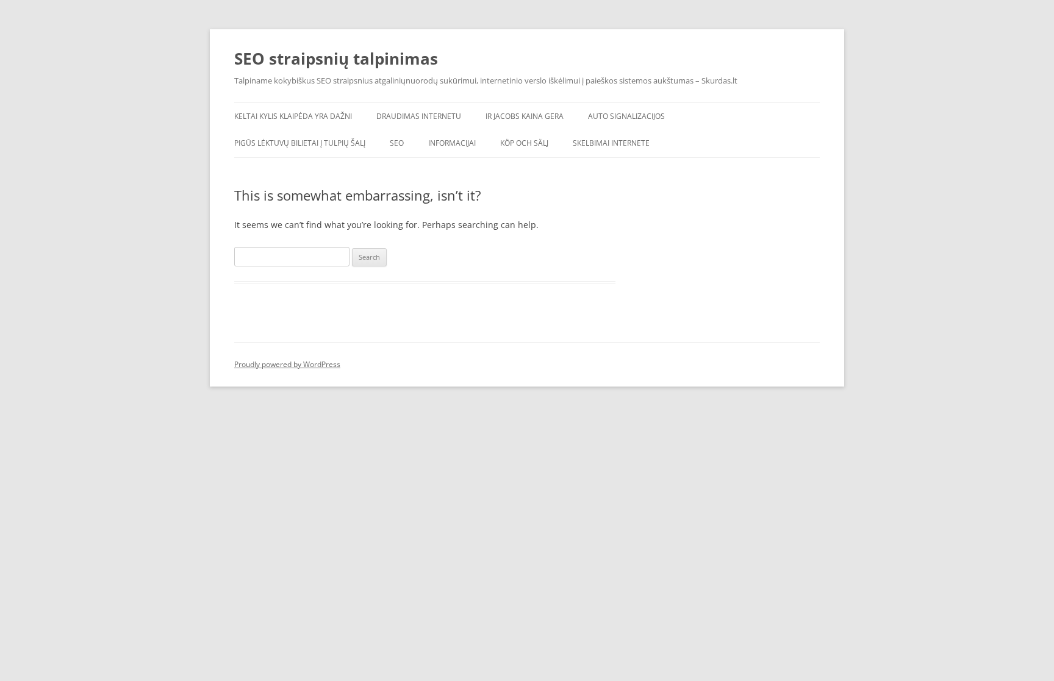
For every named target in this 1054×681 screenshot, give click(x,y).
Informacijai (452, 143)
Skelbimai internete (611, 143)
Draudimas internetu (418, 116)
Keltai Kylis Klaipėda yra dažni (293, 116)
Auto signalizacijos (626, 116)
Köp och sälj (524, 143)
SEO (397, 143)
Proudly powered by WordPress (287, 364)
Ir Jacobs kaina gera (525, 116)
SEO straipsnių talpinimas (336, 59)
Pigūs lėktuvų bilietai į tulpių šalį (299, 143)
